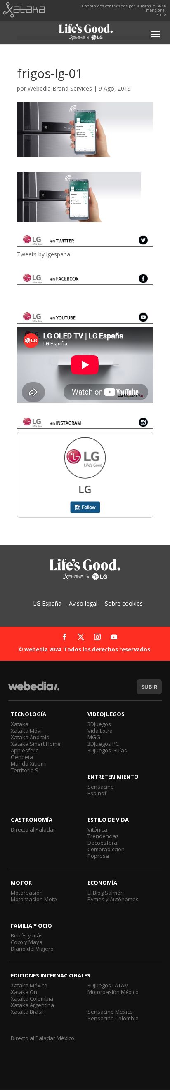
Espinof (96, 793)
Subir (149, 687)
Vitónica (97, 829)
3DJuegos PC (103, 743)
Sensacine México (110, 1011)
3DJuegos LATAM (108, 985)
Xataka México (29, 985)
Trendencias (103, 836)
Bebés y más (27, 935)
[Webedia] (33, 689)
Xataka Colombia (32, 998)
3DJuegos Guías (107, 750)
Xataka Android (30, 737)
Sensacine (100, 786)
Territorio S (24, 770)
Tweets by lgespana (43, 254)
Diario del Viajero (32, 948)
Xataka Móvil (27, 730)
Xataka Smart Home (36, 743)
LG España (47, 603)
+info (161, 14)
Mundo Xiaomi (29, 763)
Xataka (19, 724)
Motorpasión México (113, 992)
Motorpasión (27, 892)
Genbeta (22, 757)
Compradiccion (106, 849)
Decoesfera (102, 842)
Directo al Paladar (33, 829)
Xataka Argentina (32, 1005)
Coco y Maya (26, 942)
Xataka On (24, 992)
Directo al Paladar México (42, 1038)
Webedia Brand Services (60, 88)
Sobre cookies (124, 603)
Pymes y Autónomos (113, 899)
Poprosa (98, 856)
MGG (93, 737)
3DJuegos (99, 724)
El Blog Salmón (105, 892)
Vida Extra (100, 730)
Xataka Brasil (27, 1011)
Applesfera (25, 750)
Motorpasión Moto (34, 899)
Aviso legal (83, 603)
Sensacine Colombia (113, 1018)
